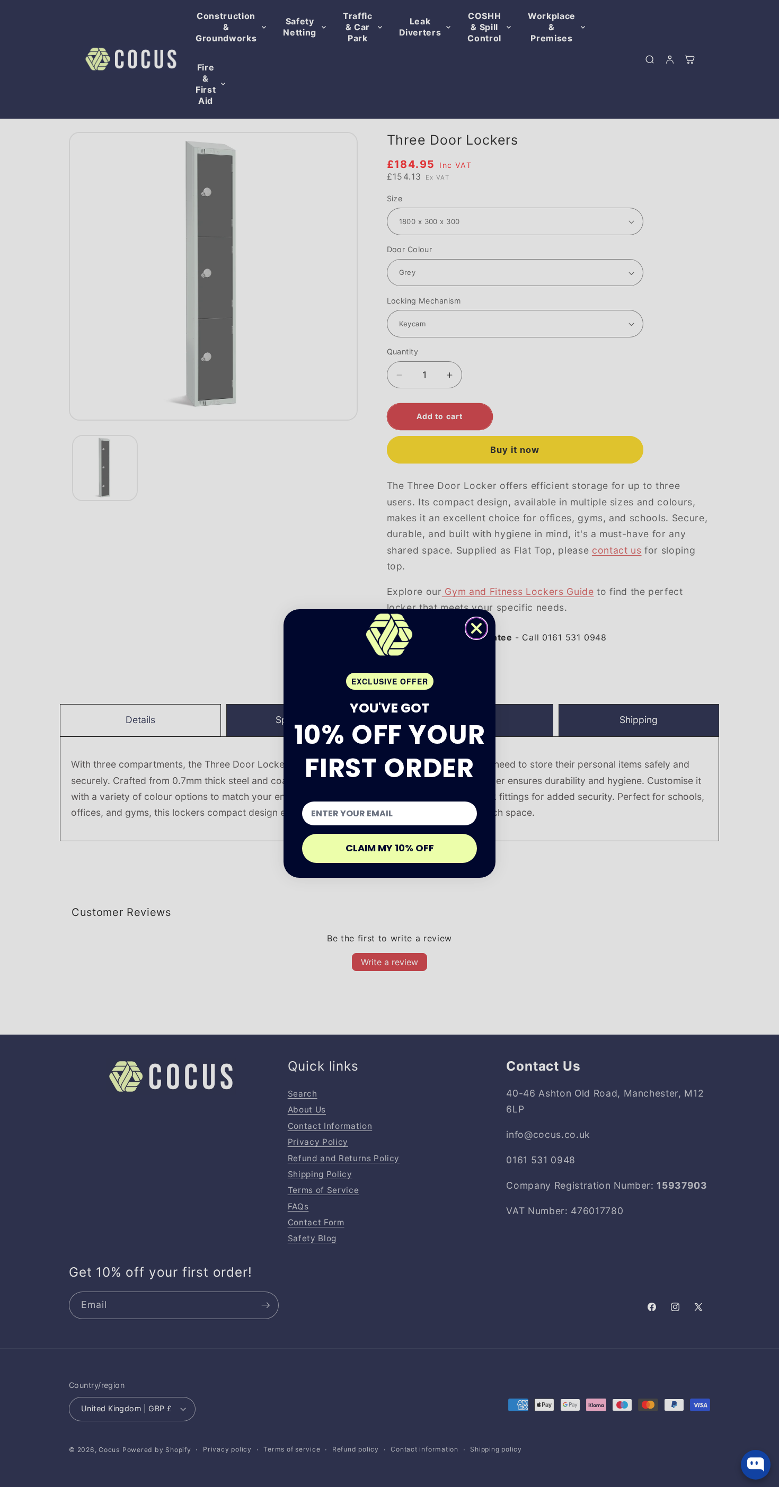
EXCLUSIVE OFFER (389, 681)
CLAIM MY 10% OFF (390, 847)
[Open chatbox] (756, 1465)
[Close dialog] (476, 628)
